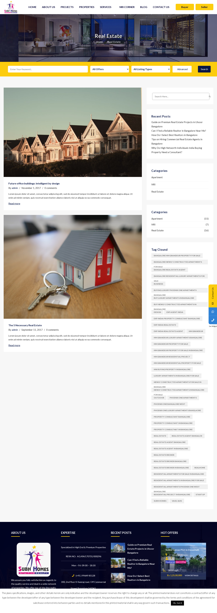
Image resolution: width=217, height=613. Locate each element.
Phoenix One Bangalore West (169, 404)
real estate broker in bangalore (171, 467)
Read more (14, 203)
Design (157, 312)
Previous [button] (163, 559)
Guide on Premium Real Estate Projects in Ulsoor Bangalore (140, 548)
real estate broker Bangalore (170, 461)
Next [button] (204, 559)
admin (15, 187)
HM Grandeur (196, 331)
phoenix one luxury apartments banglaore (177, 410)
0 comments (50, 187)
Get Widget (213, 326)
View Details (191, 575)
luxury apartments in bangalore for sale (176, 376)
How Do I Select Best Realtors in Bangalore (174, 135)
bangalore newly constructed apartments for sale (178, 262)
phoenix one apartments (183, 397)
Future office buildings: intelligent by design (34, 183)
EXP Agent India (174, 312)
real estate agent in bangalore (171, 448)
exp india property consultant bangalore (177, 318)
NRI (153, 184)
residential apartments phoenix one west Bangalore (177, 487)
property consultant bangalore (172, 417)
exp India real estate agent (168, 331)
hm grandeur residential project (172, 356)
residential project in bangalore (172, 494)
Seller (204, 6)
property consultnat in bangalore (173, 429)
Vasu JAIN (177, 501)
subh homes (160, 501)
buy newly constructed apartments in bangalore (175, 305)
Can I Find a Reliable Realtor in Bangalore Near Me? (178, 130)
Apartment (157, 177)
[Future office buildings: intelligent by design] (73, 132)
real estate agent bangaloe (187, 436)
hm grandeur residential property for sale (177, 363)
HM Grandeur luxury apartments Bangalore (178, 337)
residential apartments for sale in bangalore (179, 474)
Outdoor (159, 397)
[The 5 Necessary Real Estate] (73, 267)
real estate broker (164, 455)
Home (99, 41)
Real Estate (157, 191)
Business (158, 284)
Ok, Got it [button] (177, 603)
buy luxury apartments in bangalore (174, 298)
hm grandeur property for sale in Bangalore (178, 350)
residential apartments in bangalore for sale (179, 480)
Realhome (199, 467)
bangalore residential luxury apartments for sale (179, 277)
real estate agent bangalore (170, 442)
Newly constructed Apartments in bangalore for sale (179, 390)
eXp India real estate (165, 325)
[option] (183, 561)
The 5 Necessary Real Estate (25, 325)
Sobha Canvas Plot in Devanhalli (182, 549)
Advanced (182, 69)
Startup (200, 494)
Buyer (184, 6)
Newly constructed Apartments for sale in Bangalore (177, 383)
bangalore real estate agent (170, 270)
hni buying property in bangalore (172, 369)
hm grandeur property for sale (171, 344)
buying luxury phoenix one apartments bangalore (175, 291)
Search (204, 69)
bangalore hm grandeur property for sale (177, 255)
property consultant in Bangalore (173, 423)
